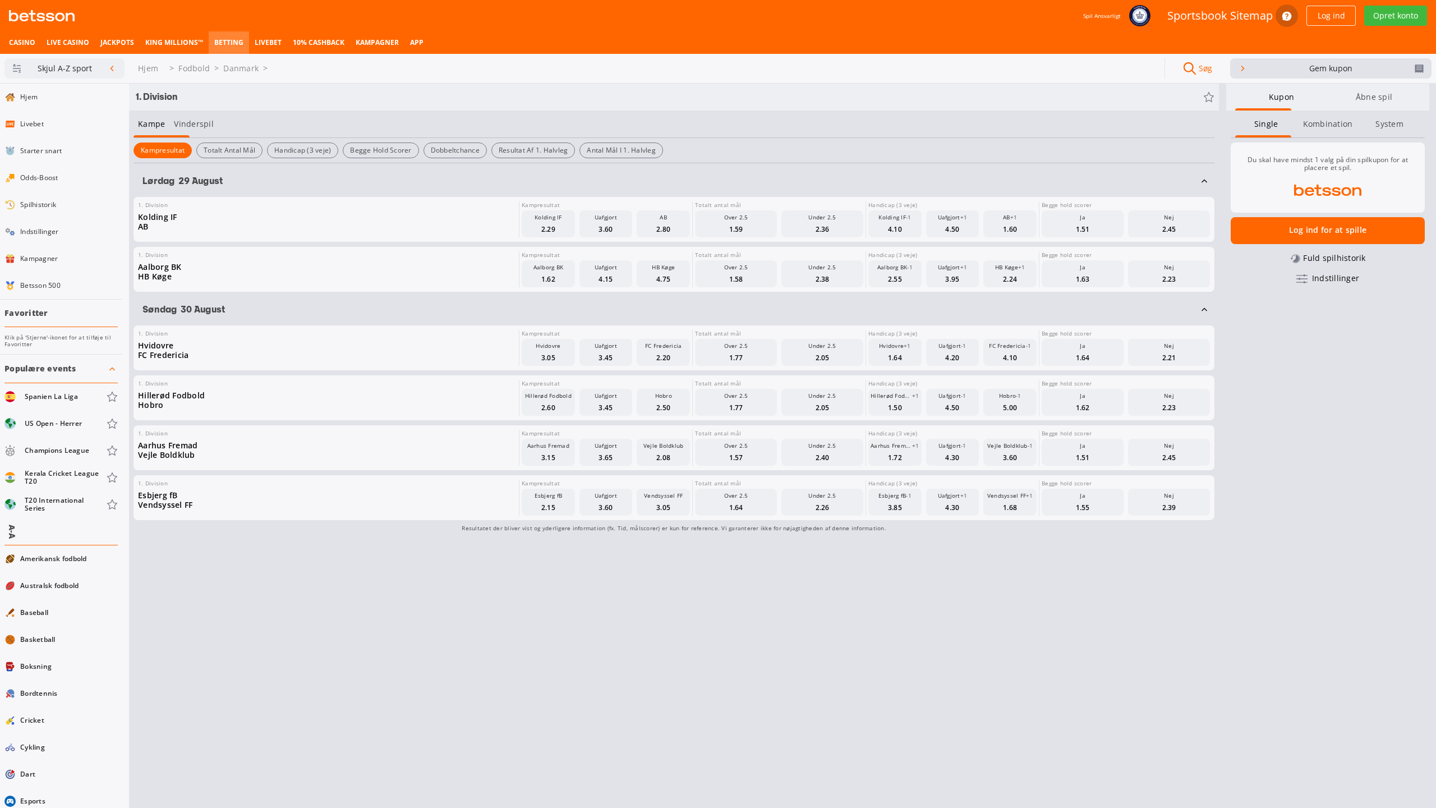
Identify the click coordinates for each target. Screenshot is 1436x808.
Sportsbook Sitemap (1220, 15)
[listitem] (22, 42)
